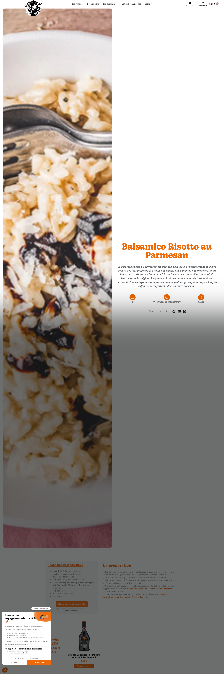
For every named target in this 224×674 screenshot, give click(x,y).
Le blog (125, 4)
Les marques (109, 4)
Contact (148, 4)
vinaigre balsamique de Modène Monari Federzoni (148, 588)
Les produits (93, 4)
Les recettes (78, 4)
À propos (136, 4)
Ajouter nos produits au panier (72, 604)
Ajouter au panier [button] (84, 666)
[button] (174, 311)
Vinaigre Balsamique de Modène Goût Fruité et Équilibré (84, 656)
